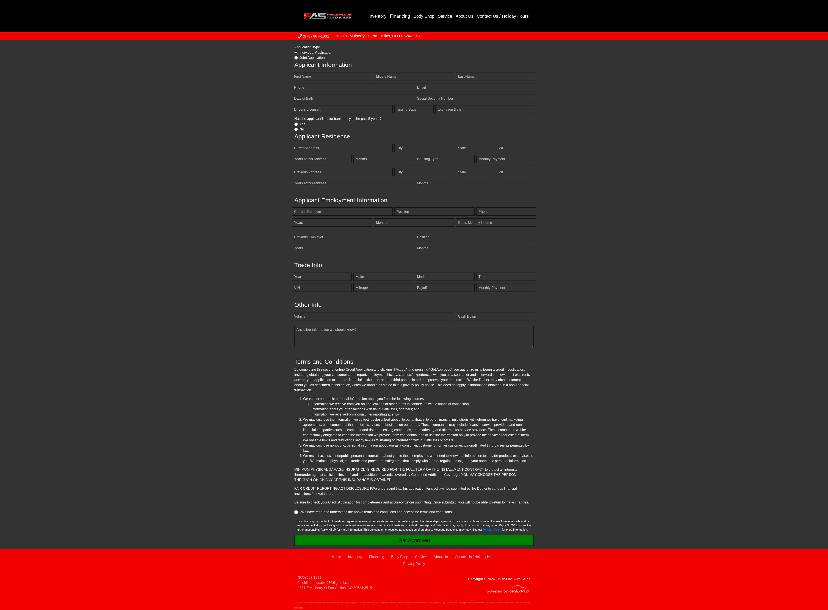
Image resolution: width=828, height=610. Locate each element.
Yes (302, 124)
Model (422, 277)
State (462, 148)
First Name (302, 76)
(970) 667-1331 (315, 36)
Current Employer (307, 211)
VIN (297, 288)
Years (298, 222)
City (400, 148)
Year (297, 277)
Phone (299, 87)
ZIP (501, 148)
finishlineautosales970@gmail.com (324, 583)
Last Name (466, 76)
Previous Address (307, 172)
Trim (481, 277)
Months (361, 159)
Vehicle (300, 316)
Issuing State (406, 109)
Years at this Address (310, 159)
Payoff (422, 288)
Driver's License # (307, 109)
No (302, 129)
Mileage (362, 288)
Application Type (307, 47)
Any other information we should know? (326, 329)
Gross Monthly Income (475, 222)
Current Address (306, 148)
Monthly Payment (491, 159)
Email (421, 87)
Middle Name (386, 76)
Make (360, 277)
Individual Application (316, 52)
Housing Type (427, 159)
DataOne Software (366, 603)
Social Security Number (435, 98)
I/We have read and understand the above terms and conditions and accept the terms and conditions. (376, 512)
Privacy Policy (492, 529)
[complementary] (815, 597)
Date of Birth (303, 98)
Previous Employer (308, 237)
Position (403, 211)
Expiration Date (449, 109)
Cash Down (467, 316)
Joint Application (312, 58)
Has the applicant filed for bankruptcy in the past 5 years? (337, 119)
